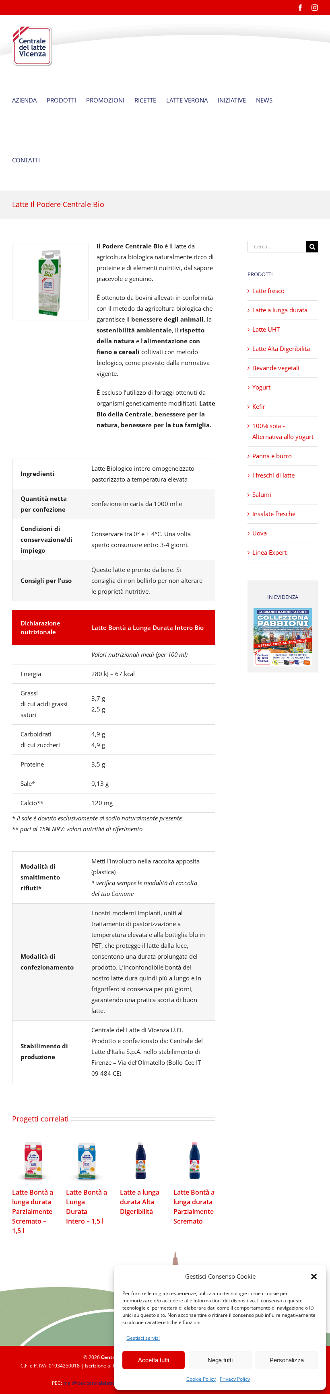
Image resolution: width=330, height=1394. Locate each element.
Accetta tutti (153, 1360)
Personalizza (287, 1360)
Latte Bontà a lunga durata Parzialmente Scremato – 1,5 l (33, 1160)
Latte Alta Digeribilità (281, 348)
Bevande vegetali (275, 368)
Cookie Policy (201, 1379)
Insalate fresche (273, 514)
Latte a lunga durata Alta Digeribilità (140, 1160)
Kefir (258, 406)
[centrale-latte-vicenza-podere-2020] (50, 282)
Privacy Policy (235, 1379)
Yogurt (261, 387)
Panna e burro (272, 456)
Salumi (261, 494)
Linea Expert (269, 552)
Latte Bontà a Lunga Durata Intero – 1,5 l (87, 1160)
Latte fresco (268, 291)
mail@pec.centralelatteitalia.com (100, 1383)
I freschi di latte (273, 475)
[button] (314, 1277)
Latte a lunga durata (279, 310)
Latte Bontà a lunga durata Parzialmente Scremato (194, 1160)
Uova (259, 533)
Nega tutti (220, 1360)
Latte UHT (266, 329)
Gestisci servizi (143, 1338)
